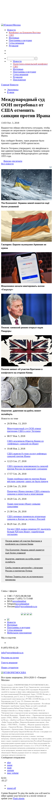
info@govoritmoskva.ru (26, 606)
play (9, 762)
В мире (10, 92)
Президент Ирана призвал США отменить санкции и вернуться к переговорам (28, 492)
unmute (10, 770)
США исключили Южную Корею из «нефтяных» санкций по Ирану (25, 442)
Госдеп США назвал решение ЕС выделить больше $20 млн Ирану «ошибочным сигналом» (29, 532)
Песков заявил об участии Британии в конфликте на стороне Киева (23, 542)
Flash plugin (18, 798)
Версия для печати (13, 161)
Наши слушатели (9, 667)
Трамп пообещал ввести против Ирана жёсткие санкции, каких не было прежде (27, 480)
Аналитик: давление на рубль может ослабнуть (22, 560)
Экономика (12, 89)
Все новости (7, 163)
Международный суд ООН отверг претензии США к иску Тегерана (24, 429)
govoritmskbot (19, 601)
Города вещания (9, 662)
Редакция (13, 45)
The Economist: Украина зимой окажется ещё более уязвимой (24, 551)
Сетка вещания (16, 43)
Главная (5, 84)
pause (9, 765)
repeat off (11, 788)
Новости (11, 30)
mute (9, 768)
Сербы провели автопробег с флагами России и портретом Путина (24, 569)
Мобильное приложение (19, 633)
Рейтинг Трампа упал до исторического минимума (24, 578)
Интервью (14, 38)
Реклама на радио (10, 657)
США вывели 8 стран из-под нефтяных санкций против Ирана (27, 454)
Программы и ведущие (20, 40)
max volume (13, 773)
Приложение (19, 79)
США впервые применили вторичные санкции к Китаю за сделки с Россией (26, 517)
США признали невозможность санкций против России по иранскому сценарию (27, 467)
